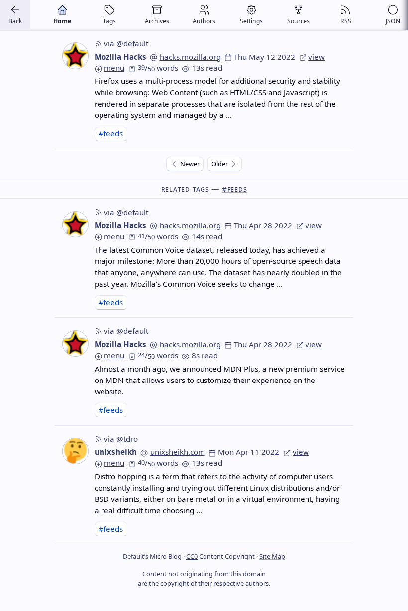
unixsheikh (116, 452)
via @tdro (121, 439)
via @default (126, 43)
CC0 (192, 556)
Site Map (272, 556)
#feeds (111, 133)
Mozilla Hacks (120, 57)
